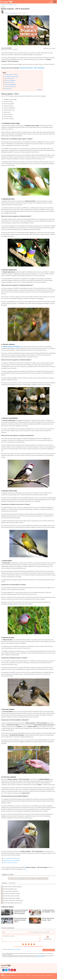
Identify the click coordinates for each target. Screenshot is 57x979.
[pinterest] (14, 970)
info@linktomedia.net (41, 956)
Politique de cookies (5, 977)
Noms (46, 878)
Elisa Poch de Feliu (9, 13)
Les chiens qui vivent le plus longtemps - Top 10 (48, 911)
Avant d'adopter (10, 4)
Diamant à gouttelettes (10, 85)
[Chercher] (55, 2)
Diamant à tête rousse (10, 87)
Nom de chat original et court (9, 889)
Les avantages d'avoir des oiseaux (11, 858)
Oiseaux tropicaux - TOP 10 (11, 75)
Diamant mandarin (9, 83)
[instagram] (9, 970)
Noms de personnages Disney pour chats (12, 903)
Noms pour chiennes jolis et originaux (11, 898)
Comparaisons (33, 878)
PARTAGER (51, 2)
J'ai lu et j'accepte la (12, 949)
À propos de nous (20, 975)
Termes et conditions (36, 975)
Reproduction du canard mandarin (11, 861)
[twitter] (6, 970)
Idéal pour (40, 878)
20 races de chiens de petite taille (10, 891)
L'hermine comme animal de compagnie (12, 887)
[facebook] (3, 970)
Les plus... (15, 4)
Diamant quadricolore (10, 81)
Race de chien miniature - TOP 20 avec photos (32, 68)
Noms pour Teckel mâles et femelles (11, 894)
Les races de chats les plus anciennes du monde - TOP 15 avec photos (21, 912)
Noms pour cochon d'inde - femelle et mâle (13, 900)
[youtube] (12, 970)
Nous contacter (28, 975)
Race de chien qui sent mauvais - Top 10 (48, 919)
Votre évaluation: (18, 946)
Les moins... (11, 878)
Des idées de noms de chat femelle (11, 896)
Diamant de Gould (9, 79)
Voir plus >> (39, 90)
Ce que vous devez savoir (22, 878)
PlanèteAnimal (3, 4)
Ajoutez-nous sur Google (50, 48)
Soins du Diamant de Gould (10, 863)
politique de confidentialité (16, 949)
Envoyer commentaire (48, 950)
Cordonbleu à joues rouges (11, 77)
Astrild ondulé (8, 89)
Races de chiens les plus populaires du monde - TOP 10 (20, 920)
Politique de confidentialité (46, 975)
